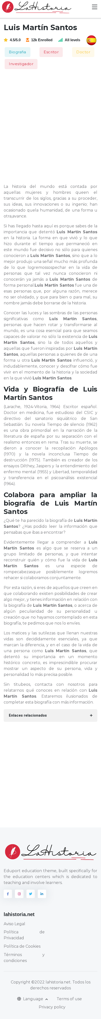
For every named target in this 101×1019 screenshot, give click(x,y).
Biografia (17, 52)
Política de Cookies (22, 946)
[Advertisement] (50, 127)
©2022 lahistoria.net (51, 982)
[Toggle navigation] (94, 7)
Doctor (83, 52)
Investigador (21, 63)
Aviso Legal (14, 923)
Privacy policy (52, 1007)
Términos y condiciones (24, 957)
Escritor (51, 52)
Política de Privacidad (24, 935)
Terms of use (69, 999)
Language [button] (33, 999)
